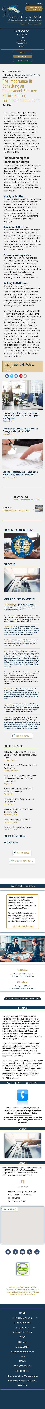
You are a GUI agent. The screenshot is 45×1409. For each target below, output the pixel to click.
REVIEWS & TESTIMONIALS (22, 1380)
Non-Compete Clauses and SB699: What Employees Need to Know (18, 790)
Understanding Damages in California (17, 819)
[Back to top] (40, 1399)
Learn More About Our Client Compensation (24, 999)
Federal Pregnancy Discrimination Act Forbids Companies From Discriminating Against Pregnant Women (20, 778)
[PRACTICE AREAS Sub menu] (37, 1317)
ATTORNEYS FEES (22, 1332)
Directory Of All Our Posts (23, 861)
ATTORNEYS (22, 1327)
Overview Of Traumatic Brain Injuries (17, 827)
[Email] (25, 376)
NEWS (22, 1361)
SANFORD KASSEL (24, 364)
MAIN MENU (22, 56)
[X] (11, 376)
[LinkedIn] (16, 376)
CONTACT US (23, 60)
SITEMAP (22, 1385)
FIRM (22, 1356)
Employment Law (15, 71)
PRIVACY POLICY (23, 1366)
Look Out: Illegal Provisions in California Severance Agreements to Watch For (20, 473)
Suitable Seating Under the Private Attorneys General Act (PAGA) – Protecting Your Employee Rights (21, 755)
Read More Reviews (22, 735)
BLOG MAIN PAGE (23, 853)
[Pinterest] (21, 376)
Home (4, 71)
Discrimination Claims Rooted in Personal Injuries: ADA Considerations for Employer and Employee (21, 415)
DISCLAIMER (22, 1346)
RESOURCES (22, 1371)
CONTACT (22, 1342)
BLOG (22, 1337)
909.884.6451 (32, 1082)
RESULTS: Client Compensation (22, 1375)
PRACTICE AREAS (22, 1318)
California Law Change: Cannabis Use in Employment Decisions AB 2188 (20, 430)
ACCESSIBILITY (22, 1322)
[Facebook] (7, 376)
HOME (22, 52)
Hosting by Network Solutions (26, 1294)
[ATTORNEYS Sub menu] (34, 1327)
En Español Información (22, 1351)
